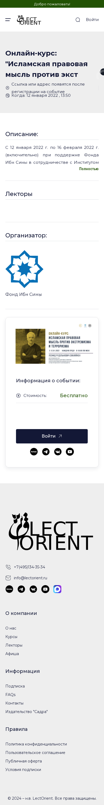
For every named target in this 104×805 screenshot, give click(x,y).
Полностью (89, 168)
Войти (92, 19)
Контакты (14, 703)
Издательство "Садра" (26, 711)
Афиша (12, 653)
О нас (10, 628)
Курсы (11, 636)
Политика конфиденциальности (36, 744)
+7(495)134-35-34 (29, 567)
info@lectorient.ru (30, 578)
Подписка (15, 686)
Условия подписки (23, 769)
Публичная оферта (23, 761)
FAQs (10, 694)
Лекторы (13, 645)
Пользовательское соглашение (35, 752)
